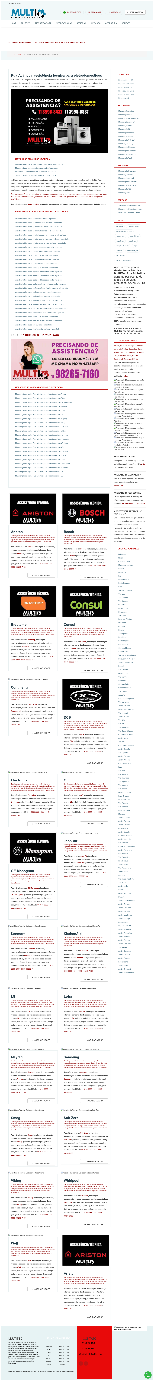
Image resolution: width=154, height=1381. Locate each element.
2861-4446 (20, 660)
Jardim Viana (123, 871)
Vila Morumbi (123, 843)
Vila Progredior (124, 857)
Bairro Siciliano (124, 810)
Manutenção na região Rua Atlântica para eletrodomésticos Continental (42, 463)
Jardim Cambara (124, 951)
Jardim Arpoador (124, 936)
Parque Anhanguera (126, 698)
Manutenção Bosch (125, 174)
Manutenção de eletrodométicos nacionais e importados (36, 168)
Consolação (122, 604)
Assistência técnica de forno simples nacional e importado (37, 259)
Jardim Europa (124, 904)
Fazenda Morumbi (125, 835)
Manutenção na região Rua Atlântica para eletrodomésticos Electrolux (41, 467)
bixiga (120, 558)
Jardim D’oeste (124, 817)
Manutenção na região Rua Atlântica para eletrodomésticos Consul (40, 459)
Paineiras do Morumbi (126, 846)
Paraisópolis (123, 853)
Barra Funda (123, 644)
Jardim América (124, 760)
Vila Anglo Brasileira (126, 879)
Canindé (121, 626)
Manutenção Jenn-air (126, 122)
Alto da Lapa (123, 774)
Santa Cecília (123, 651)
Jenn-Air (70, 840)
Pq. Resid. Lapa (124, 799)
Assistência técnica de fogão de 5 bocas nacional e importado (38, 275)
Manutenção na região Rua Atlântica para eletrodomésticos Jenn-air (41, 406)
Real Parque (123, 861)
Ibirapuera (122, 680)
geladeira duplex (133, 226)
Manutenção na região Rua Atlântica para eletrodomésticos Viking (40, 431)
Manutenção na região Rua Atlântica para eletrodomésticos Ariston (40, 394)
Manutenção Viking (125, 143)
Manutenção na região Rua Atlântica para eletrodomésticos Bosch (40, 455)
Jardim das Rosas (125, 915)
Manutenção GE (124, 189)
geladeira (119, 226)
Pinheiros (121, 897)
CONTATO (126, 23)
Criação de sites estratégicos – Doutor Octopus (57, 1371)
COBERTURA (111, 23)
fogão (136, 246)
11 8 (30, 335)
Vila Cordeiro (123, 669)
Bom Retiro (122, 572)
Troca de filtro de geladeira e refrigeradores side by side (36, 175)
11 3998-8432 (114, 12)
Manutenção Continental (127, 181)
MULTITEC (25, 23)
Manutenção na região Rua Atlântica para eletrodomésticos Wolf (39, 447)
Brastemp (19, 624)
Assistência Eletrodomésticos (129, 205)
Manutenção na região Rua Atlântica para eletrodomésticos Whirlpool (41, 443)
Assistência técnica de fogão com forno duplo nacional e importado (40, 284)
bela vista (122, 554)
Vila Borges (122, 947)
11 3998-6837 (94, 12)
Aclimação (122, 615)
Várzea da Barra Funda (127, 655)
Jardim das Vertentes (126, 972)
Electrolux (19, 780)
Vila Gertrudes (123, 677)
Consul (69, 624)
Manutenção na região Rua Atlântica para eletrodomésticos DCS (39, 398)
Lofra (68, 996)
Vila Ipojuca (122, 788)
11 (50, 335)
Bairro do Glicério (125, 619)
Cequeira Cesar (124, 561)
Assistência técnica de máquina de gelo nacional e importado (38, 320)
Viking (16, 1180)
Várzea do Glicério (125, 590)
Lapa (120, 767)
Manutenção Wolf (125, 158)
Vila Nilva (121, 720)
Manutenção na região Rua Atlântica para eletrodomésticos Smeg (40, 422)
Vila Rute (121, 770)
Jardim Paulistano (125, 911)
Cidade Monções (124, 687)
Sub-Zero (71, 1117)
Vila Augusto (123, 785)
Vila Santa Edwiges (125, 731)
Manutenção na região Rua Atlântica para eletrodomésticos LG (39, 414)
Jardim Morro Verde (126, 709)
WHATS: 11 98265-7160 (90, 1353)
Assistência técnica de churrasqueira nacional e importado (37, 329)
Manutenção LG (124, 129)
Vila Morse (122, 882)
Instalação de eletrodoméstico (73, 42)
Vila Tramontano (124, 868)
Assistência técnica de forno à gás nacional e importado (36, 267)
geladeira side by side (124, 231)
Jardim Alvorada (124, 929)
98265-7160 (21, 567)
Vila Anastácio (123, 778)
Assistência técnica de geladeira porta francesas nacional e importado (42, 239)
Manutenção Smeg (125, 136)
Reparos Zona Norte (126, 83)
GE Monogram (22, 870)
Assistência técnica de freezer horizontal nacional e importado (38, 247)
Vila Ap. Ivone (123, 702)
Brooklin (121, 666)
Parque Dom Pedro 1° (126, 659)
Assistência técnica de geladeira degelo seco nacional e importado (40, 235)
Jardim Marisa (123, 716)
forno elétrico (134, 236)
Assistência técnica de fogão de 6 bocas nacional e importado (38, 280)
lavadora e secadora (123, 260)
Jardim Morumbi (124, 839)
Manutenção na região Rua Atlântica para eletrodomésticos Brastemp (41, 451)
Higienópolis (123, 608)
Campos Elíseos (124, 648)
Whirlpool (71, 1180)
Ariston (17, 531)
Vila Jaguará (123, 713)
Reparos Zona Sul (125, 87)
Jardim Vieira (123, 738)
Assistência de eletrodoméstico (20, 42)
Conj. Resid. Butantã (126, 745)
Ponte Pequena (124, 583)
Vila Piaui (121, 723)
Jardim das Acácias (125, 662)
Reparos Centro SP (125, 80)
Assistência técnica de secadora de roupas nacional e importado (39, 312)
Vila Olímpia (123, 691)
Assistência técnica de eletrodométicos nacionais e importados (39, 164)
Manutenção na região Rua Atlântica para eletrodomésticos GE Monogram (43, 402)
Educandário (123, 962)
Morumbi (121, 814)
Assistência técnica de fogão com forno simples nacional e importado (41, 288)
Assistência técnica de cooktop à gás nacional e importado (37, 296)
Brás (120, 586)
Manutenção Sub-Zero (127, 140)
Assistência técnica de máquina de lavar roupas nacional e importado (41, 308)
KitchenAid (73, 933)
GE (66, 780)
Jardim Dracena (124, 958)
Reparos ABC (123, 98)
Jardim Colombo (124, 907)
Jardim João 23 (124, 965)
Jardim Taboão (124, 749)
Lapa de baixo (123, 796)
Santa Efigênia (123, 641)
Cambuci (121, 594)
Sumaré (121, 889)
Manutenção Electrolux (127, 185)
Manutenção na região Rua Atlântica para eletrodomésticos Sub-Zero (41, 427)
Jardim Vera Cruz (125, 893)
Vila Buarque (123, 601)
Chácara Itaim (123, 684)
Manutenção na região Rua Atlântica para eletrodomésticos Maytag (41, 418)
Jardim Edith (123, 673)
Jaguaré (121, 742)
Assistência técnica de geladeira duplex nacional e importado (38, 222)
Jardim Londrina (124, 792)
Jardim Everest (124, 821)
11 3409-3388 (42, 563)
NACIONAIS (81, 23)
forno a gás (120, 236)
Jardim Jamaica (124, 832)
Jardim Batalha (124, 940)
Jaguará (121, 695)
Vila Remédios (123, 727)
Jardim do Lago (124, 918)
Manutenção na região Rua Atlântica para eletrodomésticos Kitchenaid (42, 439)
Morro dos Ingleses (125, 565)
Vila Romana (123, 806)
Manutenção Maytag (126, 132)
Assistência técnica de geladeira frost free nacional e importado (39, 231)
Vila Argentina (123, 781)
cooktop (119, 250)
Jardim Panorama (125, 850)
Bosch (69, 531)
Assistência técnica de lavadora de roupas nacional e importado (39, 304)
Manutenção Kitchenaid (127, 150)
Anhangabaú (123, 633)
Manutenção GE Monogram (129, 118)
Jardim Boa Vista (124, 944)
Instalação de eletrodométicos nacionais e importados (35, 171)
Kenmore (18, 933)
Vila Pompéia (123, 803)
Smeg (15, 1117)
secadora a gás (132, 250)
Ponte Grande (123, 579)
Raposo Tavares (124, 925)
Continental (20, 687)
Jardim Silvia (123, 864)
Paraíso (121, 568)
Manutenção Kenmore (126, 147)
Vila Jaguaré (123, 752)
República (122, 637)
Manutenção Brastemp (127, 171)
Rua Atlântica (33, 204)
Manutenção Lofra (125, 125)
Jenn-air (140, 345)
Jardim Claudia (124, 954)
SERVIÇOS (95, 23)
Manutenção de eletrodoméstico (47, 42)
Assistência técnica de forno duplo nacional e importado (36, 255)
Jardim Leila (123, 886)
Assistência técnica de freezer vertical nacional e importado (37, 251)
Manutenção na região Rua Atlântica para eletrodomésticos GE (39, 471)
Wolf (14, 1243)
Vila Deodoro (123, 597)
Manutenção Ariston (126, 111)
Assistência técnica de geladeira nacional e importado (35, 218)
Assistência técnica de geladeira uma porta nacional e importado (39, 226)
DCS (67, 717)
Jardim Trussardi (124, 969)
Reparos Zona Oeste (126, 94)
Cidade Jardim (123, 828)
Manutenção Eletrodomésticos (129, 209)
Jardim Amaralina (125, 933)
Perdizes (121, 875)
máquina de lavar (122, 246)
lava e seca (120, 255)
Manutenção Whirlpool (126, 154)
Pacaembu (122, 612)
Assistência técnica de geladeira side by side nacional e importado (40, 243)
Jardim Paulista (124, 756)
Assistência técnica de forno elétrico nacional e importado (37, 263)
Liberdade (122, 622)
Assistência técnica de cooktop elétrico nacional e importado (38, 292)
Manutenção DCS (125, 114)
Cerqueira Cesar (124, 763)
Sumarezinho (123, 922)
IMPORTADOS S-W (64, 23)
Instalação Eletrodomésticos (129, 212)
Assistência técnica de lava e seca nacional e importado (36, 316)
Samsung (71, 1056)
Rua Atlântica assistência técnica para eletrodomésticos (56, 75)
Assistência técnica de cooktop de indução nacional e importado (39, 300)
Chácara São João (125, 734)
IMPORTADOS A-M (43, 23)
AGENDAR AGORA (41, 575)
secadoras (120, 241)
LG (13, 996)
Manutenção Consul (126, 178)
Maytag (17, 1056)
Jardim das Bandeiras (126, 900)
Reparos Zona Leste (126, 91)
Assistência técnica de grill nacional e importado (33, 325)
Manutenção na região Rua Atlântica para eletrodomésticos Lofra (40, 410)
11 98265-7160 (74, 12)
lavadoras (132, 241)
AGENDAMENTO (135, 12)
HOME (13, 23)
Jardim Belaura (124, 705)
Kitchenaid (131, 352)
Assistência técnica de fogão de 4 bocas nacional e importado (38, 271)
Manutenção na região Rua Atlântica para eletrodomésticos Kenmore (41, 435)
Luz (119, 576)
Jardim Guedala (124, 824)
